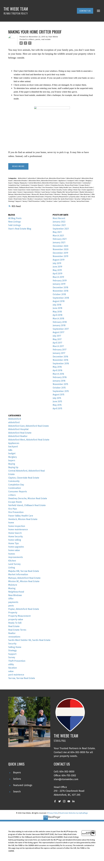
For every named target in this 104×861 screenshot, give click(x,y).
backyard (71, 181)
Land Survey (46, 192)
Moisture (57, 194)
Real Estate (14, 626)
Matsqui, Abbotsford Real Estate (19, 194)
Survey (24, 201)
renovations (38, 199)
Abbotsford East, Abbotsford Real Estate (51, 178)
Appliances (62, 181)
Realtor (30, 199)
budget (82, 181)
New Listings (14, 221)
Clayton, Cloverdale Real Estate (71, 183)
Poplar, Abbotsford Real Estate (33, 197)
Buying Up (23, 183)
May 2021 (57, 232)
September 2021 (61, 228)
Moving (64, 194)
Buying (16, 183)
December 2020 (60, 246)
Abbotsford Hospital (73, 178)
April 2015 (57, 408)
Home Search (46, 190)
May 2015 (57, 405)
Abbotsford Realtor (21, 181)
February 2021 (59, 239)
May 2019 (57, 270)
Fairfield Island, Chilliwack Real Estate (21, 187)
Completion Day (14, 185)
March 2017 (58, 346)
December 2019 (60, 253)
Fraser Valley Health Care (63, 187)
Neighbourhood (73, 194)
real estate (46, 39)
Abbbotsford (22, 178)
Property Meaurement (60, 197)
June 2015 (57, 401)
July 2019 (57, 263)
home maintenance (33, 190)
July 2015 (57, 398)
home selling (67, 190)
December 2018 (60, 287)
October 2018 (59, 294)
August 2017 (58, 332)
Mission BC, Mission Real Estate (42, 194)
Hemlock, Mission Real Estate (83, 187)
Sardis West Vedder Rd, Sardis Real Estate (59, 199)
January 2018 (59, 325)
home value (12, 192)
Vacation (49, 201)
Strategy (11, 201)
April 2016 (57, 370)
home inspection (20, 190)
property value (74, 197)
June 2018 (57, 308)
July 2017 (57, 336)
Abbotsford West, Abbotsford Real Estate (43, 181)
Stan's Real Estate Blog (19, 228)
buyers (10, 183)
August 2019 (58, 260)
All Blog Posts (15, 218)
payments (12, 197)
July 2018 (57, 304)
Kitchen (38, 192)
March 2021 (58, 235)
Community (86, 183)
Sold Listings (14, 225)
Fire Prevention (48, 187)
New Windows (85, 194)
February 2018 (60, 322)
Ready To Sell (86, 197)
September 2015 (61, 391)
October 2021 (59, 225)
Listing (53, 192)
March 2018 (58, 318)
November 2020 (60, 249)
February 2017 (59, 349)
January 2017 (59, 353)
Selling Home (86, 199)
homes (20, 192)
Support (18, 201)
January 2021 (59, 242)
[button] (85, 11)
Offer (93, 194)
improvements (29, 192)
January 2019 (59, 284)
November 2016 (60, 360)
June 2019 (57, 266)
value (56, 201)
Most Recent (59, 218)
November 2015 (60, 384)
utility (43, 201)
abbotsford (32, 178)
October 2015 (59, 387)
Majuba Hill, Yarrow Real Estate (68, 192)
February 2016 (60, 377)
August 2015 (58, 394)
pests (37, 39)
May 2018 (57, 311)
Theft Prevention (34, 201)
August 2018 (58, 301)
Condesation (25, 185)
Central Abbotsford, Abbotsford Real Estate (43, 183)
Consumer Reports (37, 185)
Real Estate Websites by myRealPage (74, 813)
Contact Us (85, 11)
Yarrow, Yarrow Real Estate (80, 201)
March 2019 (58, 277)
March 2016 (58, 374)
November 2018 (60, 291)
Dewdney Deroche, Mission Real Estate (64, 185)
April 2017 (57, 342)
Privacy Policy (53, 813)
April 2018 (57, 315)
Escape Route (84, 185)
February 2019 (60, 280)
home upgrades (87, 190)
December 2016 (60, 356)
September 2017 (61, 329)
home (10, 190)
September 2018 (61, 298)
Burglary (89, 181)
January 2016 (59, 381)
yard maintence (64, 201)
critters (31, 39)
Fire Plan (38, 187)
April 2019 (57, 273)
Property (48, 197)
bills (76, 181)
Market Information (86, 192)
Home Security (57, 190)
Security (77, 199)
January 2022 (59, 221)
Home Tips (77, 190)
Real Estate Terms (20, 199)
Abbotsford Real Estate (19, 433)
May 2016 (57, 367)
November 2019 (60, 256)
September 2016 (61, 363)
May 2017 (57, 339)
